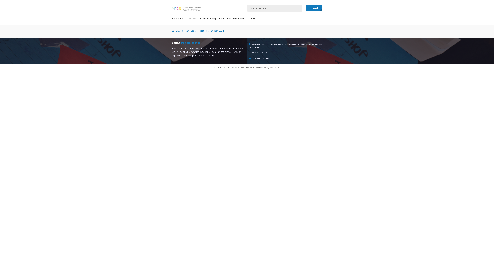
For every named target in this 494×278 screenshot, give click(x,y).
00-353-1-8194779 (259, 53)
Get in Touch (239, 18)
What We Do (178, 18)
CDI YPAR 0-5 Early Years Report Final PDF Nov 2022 (198, 30)
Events (252, 18)
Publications (225, 18)
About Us (191, 18)
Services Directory (207, 18)
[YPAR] (186, 9)
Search (314, 8)
